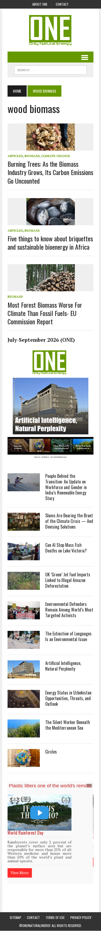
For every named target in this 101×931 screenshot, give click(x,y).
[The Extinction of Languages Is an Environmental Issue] (24, 645)
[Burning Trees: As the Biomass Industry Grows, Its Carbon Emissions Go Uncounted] (50, 147)
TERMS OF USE (55, 907)
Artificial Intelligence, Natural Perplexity (63, 666)
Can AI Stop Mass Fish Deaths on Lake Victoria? (66, 548)
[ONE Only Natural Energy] (50, 30)
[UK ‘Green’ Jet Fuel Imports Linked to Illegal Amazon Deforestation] (24, 586)
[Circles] (24, 763)
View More (31, 861)
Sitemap (15, 907)
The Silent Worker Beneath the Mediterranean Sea (67, 725)
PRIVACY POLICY (80, 907)
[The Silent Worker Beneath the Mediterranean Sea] (24, 734)
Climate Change (55, 156)
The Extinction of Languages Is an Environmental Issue (68, 636)
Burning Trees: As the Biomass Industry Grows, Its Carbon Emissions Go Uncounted (50, 172)
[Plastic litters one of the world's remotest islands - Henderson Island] (50, 813)
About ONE (39, 4)
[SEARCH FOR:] (50, 69)
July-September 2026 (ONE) (41, 340)
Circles (51, 751)
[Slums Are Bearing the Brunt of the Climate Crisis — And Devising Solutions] (24, 527)
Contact (62, 4)
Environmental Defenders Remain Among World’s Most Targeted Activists (69, 610)
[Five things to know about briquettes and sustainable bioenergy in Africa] (50, 221)
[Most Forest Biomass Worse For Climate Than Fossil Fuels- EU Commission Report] (50, 288)
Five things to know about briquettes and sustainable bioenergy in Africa (50, 243)
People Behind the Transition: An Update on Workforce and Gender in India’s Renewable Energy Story (66, 487)
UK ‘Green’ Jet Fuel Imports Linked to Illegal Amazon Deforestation (67, 580)
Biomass (32, 156)
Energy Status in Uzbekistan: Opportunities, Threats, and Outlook (68, 698)
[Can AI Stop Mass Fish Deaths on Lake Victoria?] (24, 556)
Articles (15, 156)
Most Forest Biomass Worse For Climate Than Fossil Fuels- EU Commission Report (45, 313)
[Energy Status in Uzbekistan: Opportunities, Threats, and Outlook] (24, 704)
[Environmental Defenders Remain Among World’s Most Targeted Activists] (24, 616)
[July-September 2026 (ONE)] (50, 461)
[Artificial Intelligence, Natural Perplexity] (24, 675)
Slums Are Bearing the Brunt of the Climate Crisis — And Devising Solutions (69, 521)
